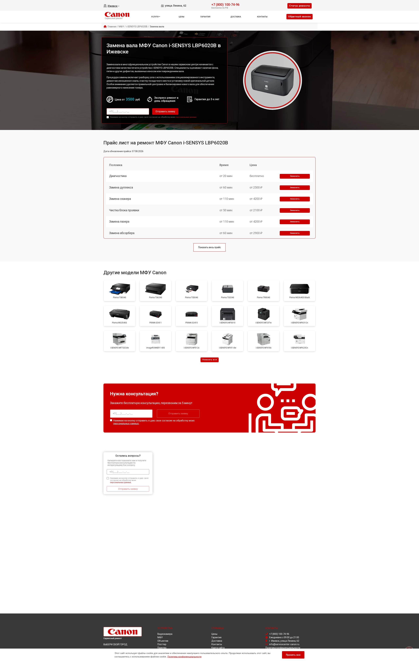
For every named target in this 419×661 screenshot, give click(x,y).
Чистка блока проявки (124, 210)
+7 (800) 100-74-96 (225, 4)
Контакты (262, 17)
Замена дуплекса (121, 187)
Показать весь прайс (209, 247)
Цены (181, 17)
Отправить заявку (165, 111)
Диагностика (118, 176)
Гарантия (205, 17)
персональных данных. (186, 117)
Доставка (235, 17)
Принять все (293, 654)
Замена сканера (120, 198)
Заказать (295, 176)
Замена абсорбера (121, 233)
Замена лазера (119, 221)
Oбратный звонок (299, 16)
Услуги (155, 17)
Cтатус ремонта (299, 5)
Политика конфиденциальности (184, 656)
